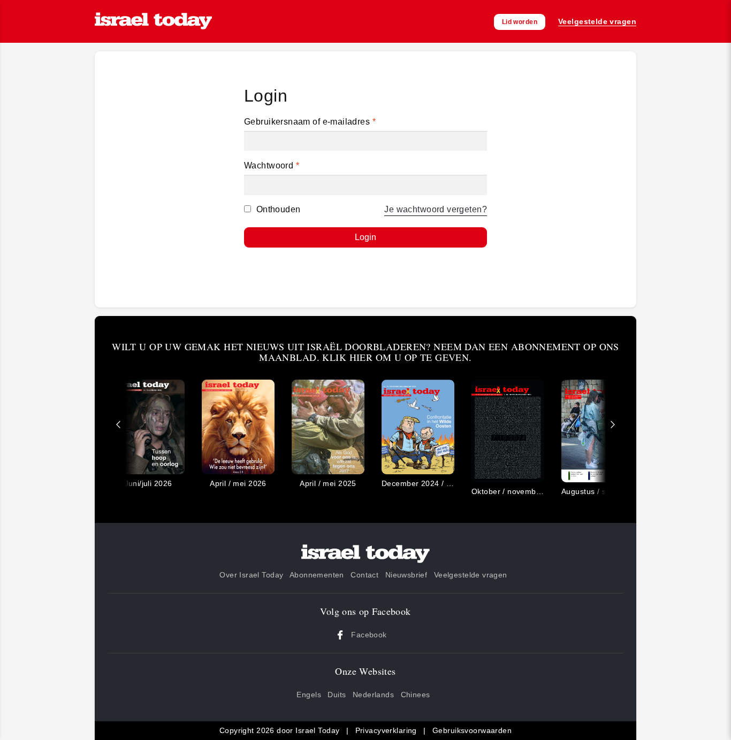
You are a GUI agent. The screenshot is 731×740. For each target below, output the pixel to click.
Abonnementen (317, 575)
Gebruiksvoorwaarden (472, 730)
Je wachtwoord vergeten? (435, 209)
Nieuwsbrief (406, 575)
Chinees (415, 694)
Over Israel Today (251, 575)
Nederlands (373, 694)
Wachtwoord (271, 165)
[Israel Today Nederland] (153, 21)
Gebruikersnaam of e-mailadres (310, 121)
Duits (337, 694)
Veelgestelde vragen (470, 575)
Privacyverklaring (386, 730)
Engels (308, 694)
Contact (364, 575)
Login (365, 237)
